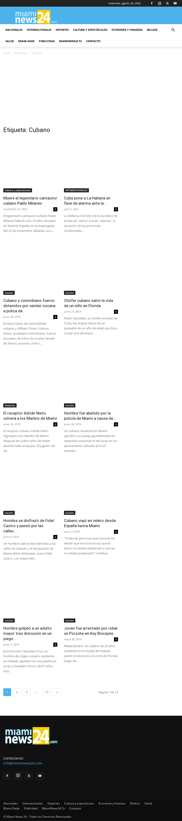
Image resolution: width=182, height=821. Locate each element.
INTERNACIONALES (76, 190)
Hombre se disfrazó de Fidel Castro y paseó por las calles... (28, 525)
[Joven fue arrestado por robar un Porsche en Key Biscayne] (91, 595)
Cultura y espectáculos (90, 29)
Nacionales (14, 29)
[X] (167, 3)
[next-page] (57, 692)
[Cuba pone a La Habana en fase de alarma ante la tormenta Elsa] (91, 165)
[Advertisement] (91, 91)
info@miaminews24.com (22, 763)
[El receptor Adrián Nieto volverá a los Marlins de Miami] (30, 380)
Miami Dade (26, 41)
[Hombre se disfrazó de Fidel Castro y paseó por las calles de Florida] (30, 488)
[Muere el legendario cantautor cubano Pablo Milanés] (30, 165)
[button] (173, 30)
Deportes (62, 29)
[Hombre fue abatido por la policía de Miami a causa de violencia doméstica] (91, 380)
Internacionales (39, 29)
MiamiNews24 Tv (70, 41)
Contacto (93, 41)
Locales (9, 292)
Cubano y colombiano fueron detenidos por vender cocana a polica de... (29, 305)
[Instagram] (159, 3)
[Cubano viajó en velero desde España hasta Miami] (91, 488)
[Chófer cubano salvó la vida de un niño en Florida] (91, 268)
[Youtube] (175, 3)
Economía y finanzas (127, 29)
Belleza (152, 29)
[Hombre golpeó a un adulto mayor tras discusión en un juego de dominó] (30, 595)
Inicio (6, 53)
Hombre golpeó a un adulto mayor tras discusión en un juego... (27, 633)
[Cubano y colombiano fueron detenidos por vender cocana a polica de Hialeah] (30, 268)
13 (46, 692)
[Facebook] (151, 3)
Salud (9, 41)
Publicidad (47, 41)
